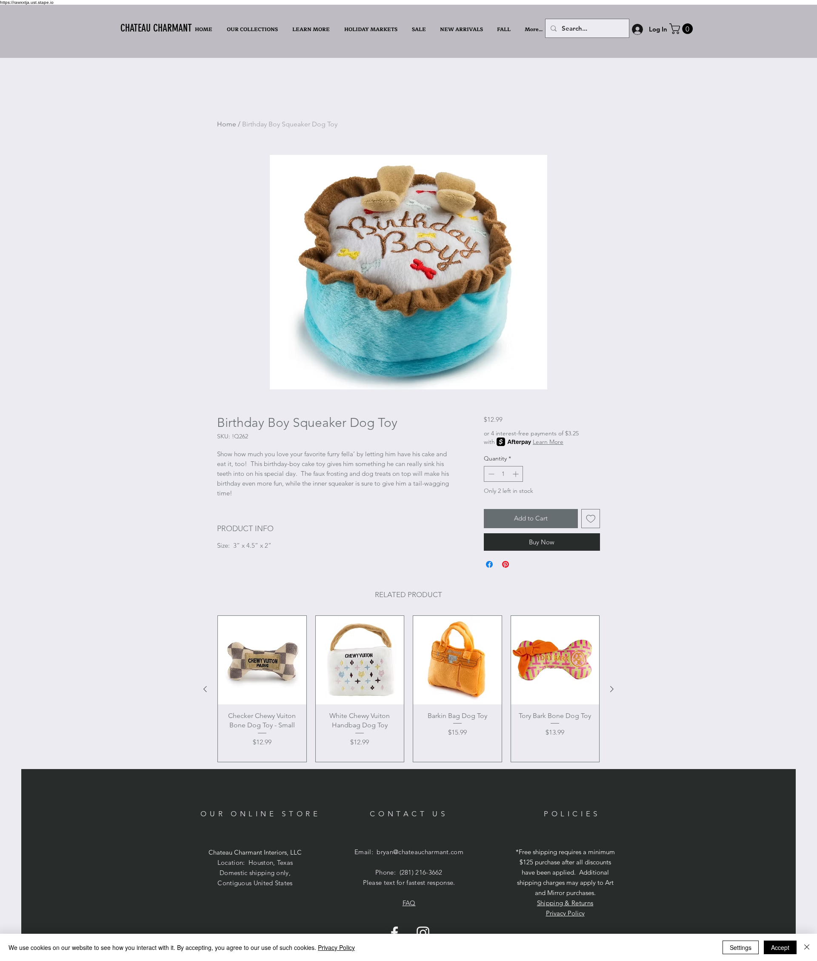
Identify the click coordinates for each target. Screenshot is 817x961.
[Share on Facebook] (489, 564)
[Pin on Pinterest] (505, 564)
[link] (682, 28)
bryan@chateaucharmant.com (420, 852)
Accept (780, 947)
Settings (740, 947)
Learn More (548, 442)
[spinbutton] (503, 473)
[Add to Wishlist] (590, 518)
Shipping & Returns (565, 903)
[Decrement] (490, 473)
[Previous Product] (205, 689)
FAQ (409, 903)
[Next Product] (612, 689)
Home (226, 124)
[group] (408, 689)
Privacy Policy (565, 913)
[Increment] (516, 473)
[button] (312, 29)
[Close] (807, 947)
